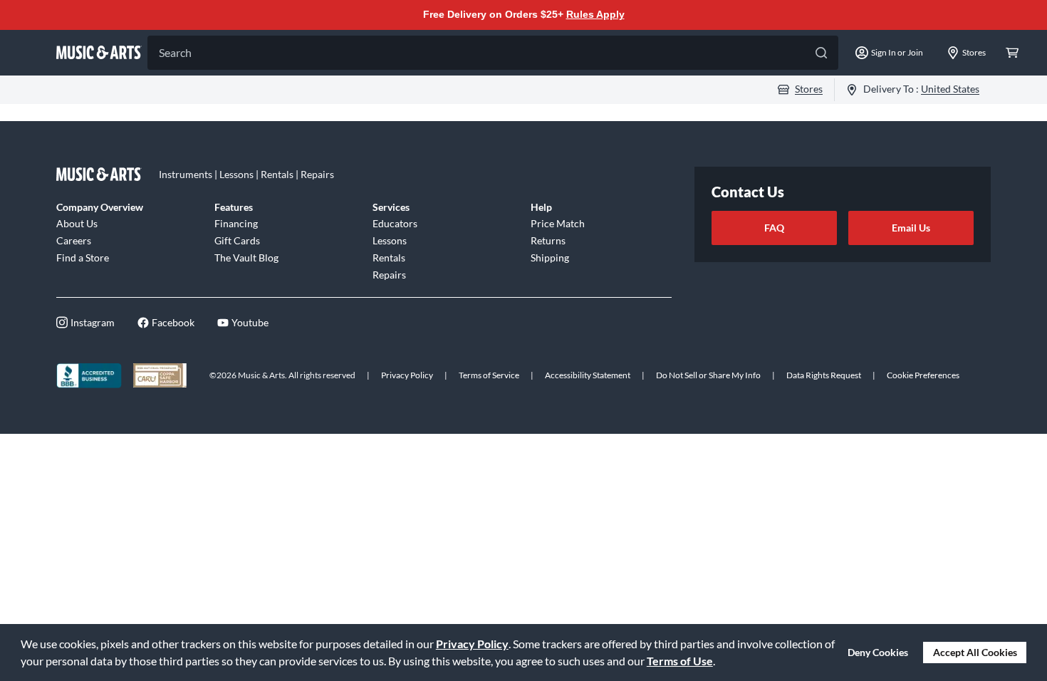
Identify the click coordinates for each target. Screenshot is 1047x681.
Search (175, 52)
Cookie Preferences (923, 375)
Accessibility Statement (587, 375)
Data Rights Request (823, 375)
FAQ (774, 228)
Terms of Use (680, 660)
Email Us (911, 228)
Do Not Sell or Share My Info (708, 375)
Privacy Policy (472, 643)
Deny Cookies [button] (878, 652)
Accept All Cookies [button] (975, 652)
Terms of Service (489, 375)
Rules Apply (595, 14)
